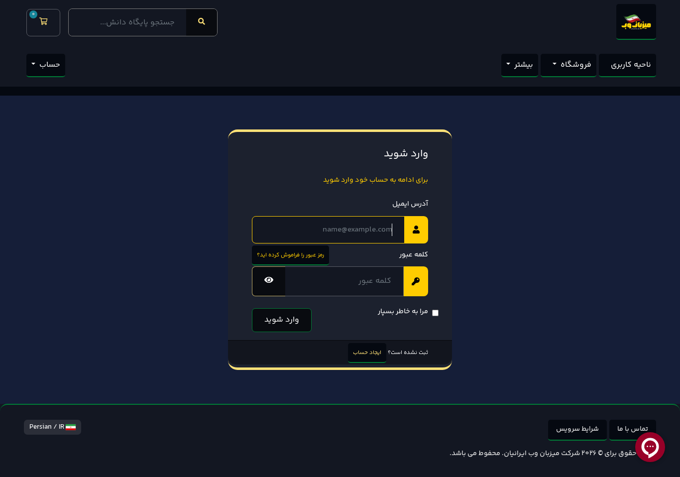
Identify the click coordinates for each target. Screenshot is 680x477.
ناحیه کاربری (631, 65)
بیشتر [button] (522, 65)
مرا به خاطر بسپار (403, 311)
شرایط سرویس (577, 429)
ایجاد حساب (367, 352)
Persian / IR (47, 427)
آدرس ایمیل (410, 204)
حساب (48, 65)
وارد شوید (281, 320)
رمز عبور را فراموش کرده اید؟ (290, 254)
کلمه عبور (413, 254)
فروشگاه (575, 65)
